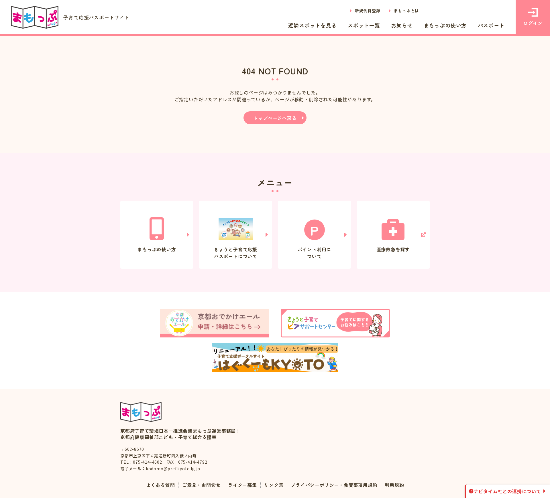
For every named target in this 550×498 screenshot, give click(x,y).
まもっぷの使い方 (445, 25)
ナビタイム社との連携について (507, 491)
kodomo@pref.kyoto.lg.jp (173, 468)
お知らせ (401, 25)
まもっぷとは (406, 10)
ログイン (532, 22)
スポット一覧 (364, 25)
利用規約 (394, 484)
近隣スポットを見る (312, 25)
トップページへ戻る (274, 117)
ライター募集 (242, 484)
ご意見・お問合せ (201, 484)
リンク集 (273, 484)
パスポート (491, 25)
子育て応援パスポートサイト (96, 17)
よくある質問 (160, 484)
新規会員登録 (367, 10)
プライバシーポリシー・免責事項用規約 (334, 484)
